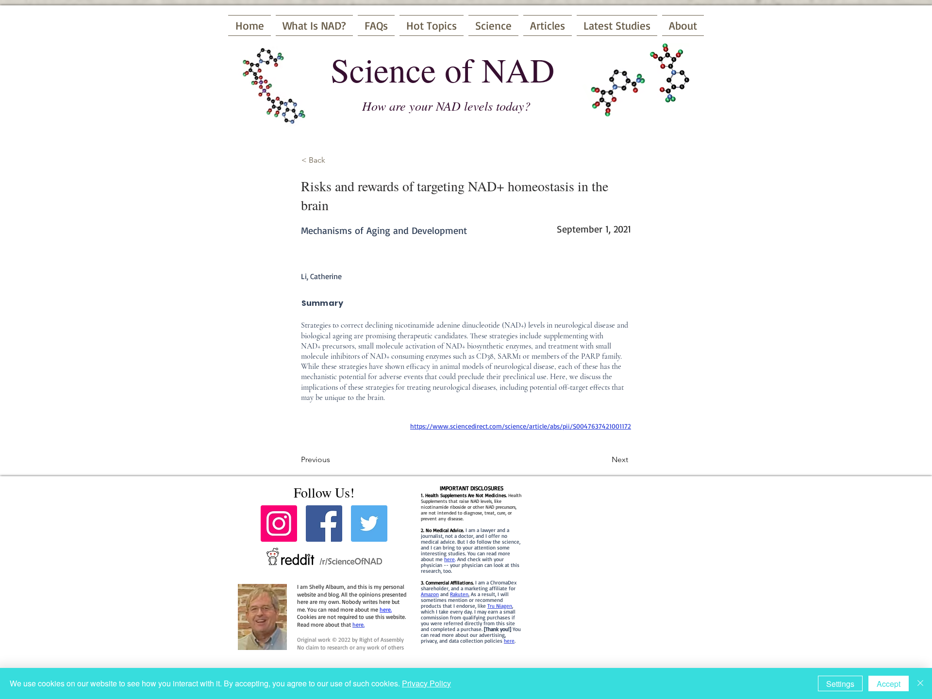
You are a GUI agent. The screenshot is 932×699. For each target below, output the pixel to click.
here (449, 559)
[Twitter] (369, 523)
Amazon (430, 594)
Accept (888, 683)
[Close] (920, 683)
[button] (333, 160)
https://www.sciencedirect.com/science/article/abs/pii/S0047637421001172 (520, 426)
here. (386, 609)
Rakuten (459, 594)
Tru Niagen (499, 605)
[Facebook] (324, 523)
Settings (840, 683)
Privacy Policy (426, 683)
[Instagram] (279, 523)
